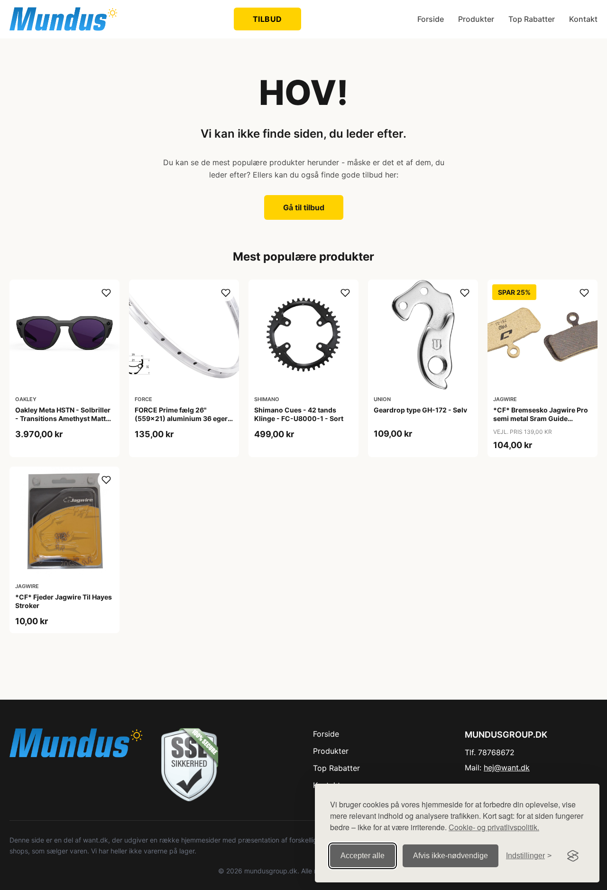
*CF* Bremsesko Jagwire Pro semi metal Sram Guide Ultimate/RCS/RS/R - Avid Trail (541, 418)
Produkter (476, 19)
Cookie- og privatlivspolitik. (494, 827)
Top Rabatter (531, 19)
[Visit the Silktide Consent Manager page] (572, 855)
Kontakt (583, 19)
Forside (430, 19)
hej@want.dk (507, 767)
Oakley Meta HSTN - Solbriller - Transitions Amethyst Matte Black (62, 418)
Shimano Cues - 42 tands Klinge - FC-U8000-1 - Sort (298, 414)
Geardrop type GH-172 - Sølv (420, 410)
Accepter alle (362, 856)
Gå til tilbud (303, 207)
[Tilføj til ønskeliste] (106, 292)
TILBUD (267, 19)
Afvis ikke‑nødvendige (450, 856)
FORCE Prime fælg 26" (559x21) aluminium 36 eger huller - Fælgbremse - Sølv (181, 418)
